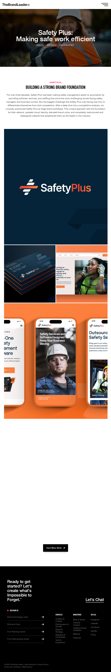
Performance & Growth (62, 625)
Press (93, 635)
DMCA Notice (27, 667)
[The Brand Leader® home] (16, 4)
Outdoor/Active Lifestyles (79, 629)
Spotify (94, 631)
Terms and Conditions (12, 667)
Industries (77, 615)
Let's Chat (95, 599)
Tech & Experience (60, 641)
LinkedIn (94, 623)
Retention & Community (60, 636)
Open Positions (30, 664)
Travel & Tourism (76, 624)
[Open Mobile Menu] (104, 4)
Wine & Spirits (79, 620)
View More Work (54, 548)
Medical (76, 634)
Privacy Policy (42, 664)
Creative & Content (60, 620)
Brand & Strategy (59, 630)
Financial (77, 638)
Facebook (95, 627)
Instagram (95, 620)
